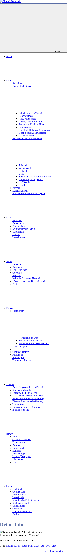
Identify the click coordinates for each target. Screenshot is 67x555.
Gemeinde (17, 264)
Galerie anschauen (21, 439)
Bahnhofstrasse (26, 116)
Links (15, 462)
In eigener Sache (20, 409)
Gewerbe (17, 272)
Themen (10, 384)
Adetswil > (61, 551)
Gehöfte (23, 185)
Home (9, 56)
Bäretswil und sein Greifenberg (27, 401)
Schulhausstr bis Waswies (31, 113)
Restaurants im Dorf (28, 337)
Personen (17, 220)
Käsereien (17, 267)
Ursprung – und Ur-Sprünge (26, 407)
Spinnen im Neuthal (22, 390)
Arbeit (9, 261)
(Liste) (17, 545)
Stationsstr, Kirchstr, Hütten (32, 124)
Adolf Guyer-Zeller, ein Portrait (27, 387)
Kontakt (16, 436)
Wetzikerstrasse (26, 135)
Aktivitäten (17, 354)
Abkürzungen (19, 453)
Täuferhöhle (18, 404)
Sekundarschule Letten (23, 229)
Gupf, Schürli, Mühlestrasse (32, 132)
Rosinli (9, 545)
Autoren (16, 445)
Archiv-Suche (19, 494)
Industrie (16, 275)
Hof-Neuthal (25, 182)
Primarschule (18, 226)
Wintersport (18, 357)
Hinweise (11, 433)
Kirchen (16, 188)
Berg (21, 173)
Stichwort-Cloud (20, 503)
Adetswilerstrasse (27, 118)
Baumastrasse (25, 127)
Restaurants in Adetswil (30, 340)
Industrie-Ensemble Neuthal (26, 278)
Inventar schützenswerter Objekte (28, 193)
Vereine (16, 234)
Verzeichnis (18, 497)
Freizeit (10, 308)
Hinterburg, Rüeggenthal (31, 179)
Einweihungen (19, 346)
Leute (9, 217)
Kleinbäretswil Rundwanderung (28, 398)
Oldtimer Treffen (20, 351)
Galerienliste (18, 505)
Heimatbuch (18, 448)
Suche (9, 486)
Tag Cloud (49, 551)
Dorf (8, 80)
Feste (15, 349)
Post (14, 284)
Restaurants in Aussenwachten (34, 343)
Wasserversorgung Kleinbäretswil (28, 281)
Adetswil (23, 165)
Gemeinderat (18, 223)
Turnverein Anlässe (21, 360)
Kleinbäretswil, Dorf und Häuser (35, 176)
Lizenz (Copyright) (21, 456)
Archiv (15, 514)
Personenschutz (20, 442)
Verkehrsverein (19, 237)
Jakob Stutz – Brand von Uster (27, 395)
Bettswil (23, 171)
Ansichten (17, 83)
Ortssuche (17, 508)
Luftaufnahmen (20, 190)
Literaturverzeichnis (22, 511)
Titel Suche (18, 489)
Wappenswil (25, 168)
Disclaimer (17, 459)
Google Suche (19, 491)
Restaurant (27, 545)
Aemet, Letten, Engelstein (31, 121)
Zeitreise (16, 450)
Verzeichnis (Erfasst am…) (25, 500)
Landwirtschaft (19, 270)
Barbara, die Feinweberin (24, 392)
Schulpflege (18, 231)
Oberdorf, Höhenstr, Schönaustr (34, 130)
